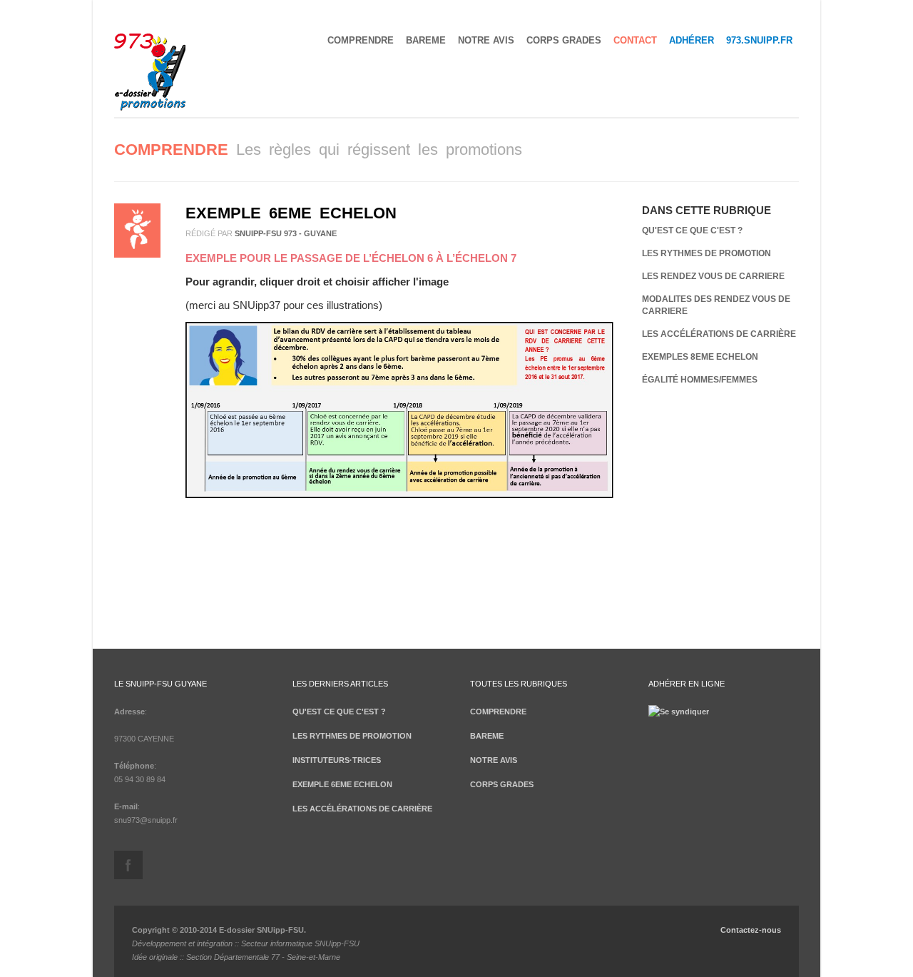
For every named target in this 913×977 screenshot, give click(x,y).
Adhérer (691, 40)
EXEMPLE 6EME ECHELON (291, 213)
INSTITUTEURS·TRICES (336, 760)
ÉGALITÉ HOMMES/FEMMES (700, 380)
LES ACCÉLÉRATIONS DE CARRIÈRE (719, 334)
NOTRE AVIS (486, 40)
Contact (635, 40)
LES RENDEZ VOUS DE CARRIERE (713, 276)
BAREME (426, 40)
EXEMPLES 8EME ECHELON (700, 357)
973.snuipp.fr (759, 40)
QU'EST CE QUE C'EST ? (692, 231)
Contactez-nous (750, 930)
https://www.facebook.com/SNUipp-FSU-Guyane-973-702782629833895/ (128, 865)
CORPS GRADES (563, 40)
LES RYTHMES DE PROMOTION (706, 253)
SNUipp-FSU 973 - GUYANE (286, 233)
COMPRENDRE (360, 40)
